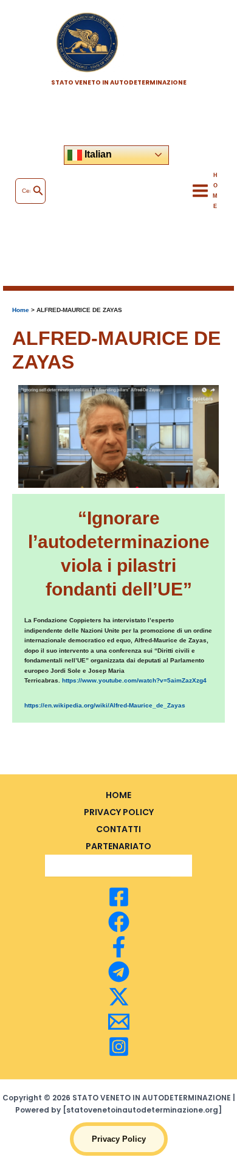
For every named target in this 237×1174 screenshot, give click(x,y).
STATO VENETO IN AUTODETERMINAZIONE (119, 82)
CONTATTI (118, 829)
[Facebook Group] (118, 946)
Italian (97, 154)
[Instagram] (118, 1046)
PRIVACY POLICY (119, 812)
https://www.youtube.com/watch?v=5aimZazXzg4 (134, 680)
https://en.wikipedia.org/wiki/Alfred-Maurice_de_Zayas (104, 705)
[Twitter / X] (118, 996)
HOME (118, 795)
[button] (119, 1139)
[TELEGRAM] (118, 971)
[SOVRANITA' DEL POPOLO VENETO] (118, 897)
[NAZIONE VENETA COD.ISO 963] (118, 922)
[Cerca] (38, 191)
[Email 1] (118, 1021)
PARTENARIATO (118, 846)
